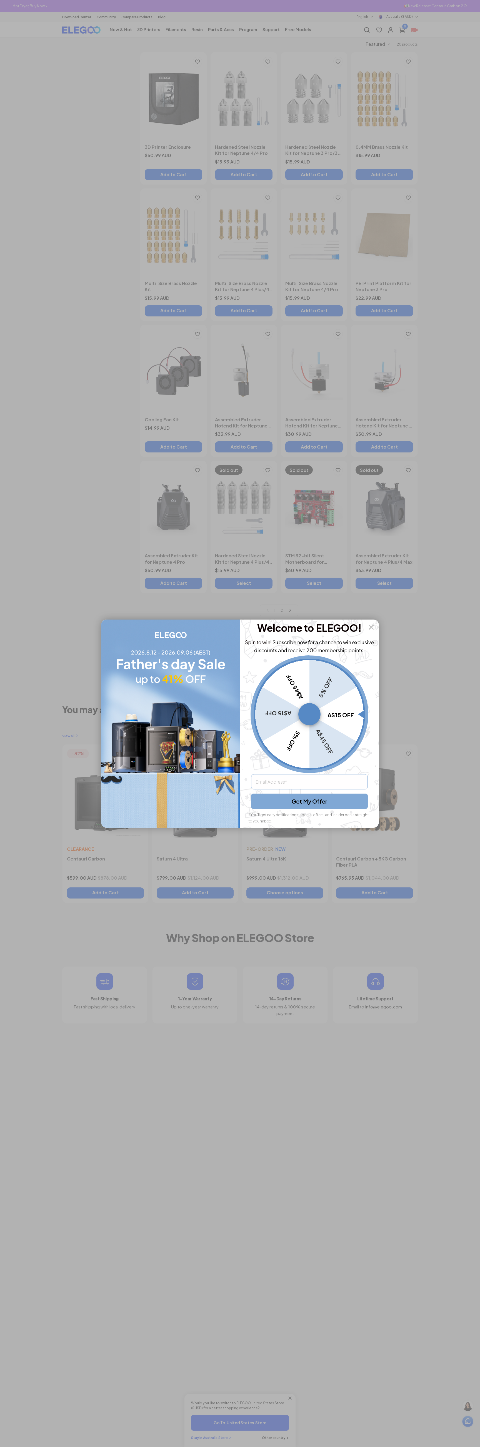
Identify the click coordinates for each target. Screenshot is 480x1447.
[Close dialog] (371, 627)
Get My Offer (309, 801)
